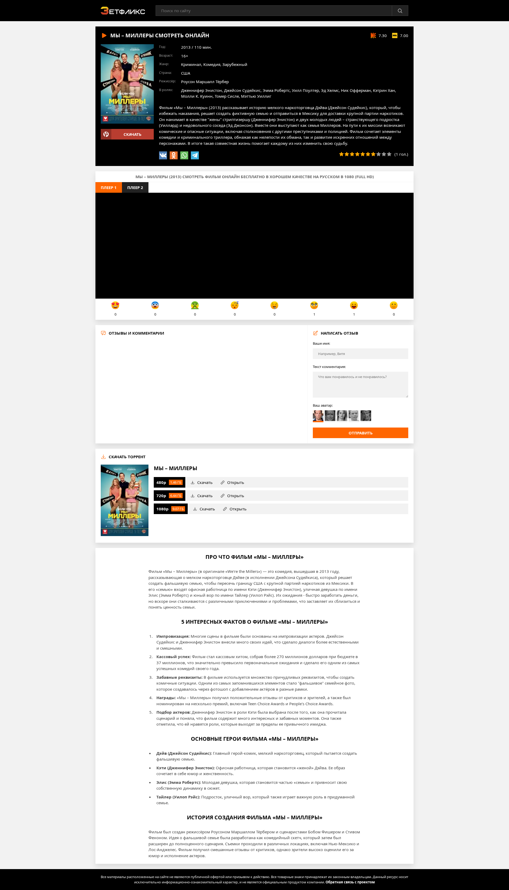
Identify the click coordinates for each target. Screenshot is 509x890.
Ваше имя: (321, 343)
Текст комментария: (329, 366)
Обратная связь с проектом (350, 882)
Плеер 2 (135, 187)
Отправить (361, 432)
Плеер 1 (109, 187)
